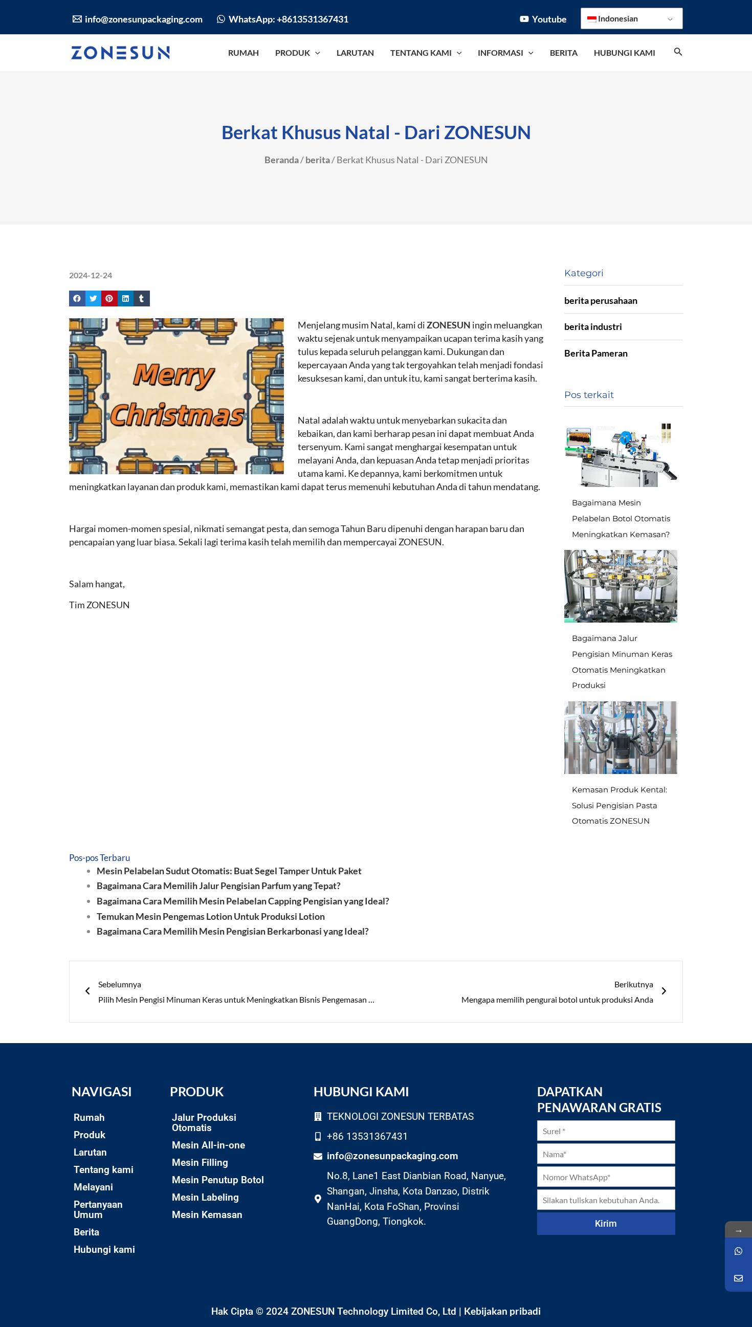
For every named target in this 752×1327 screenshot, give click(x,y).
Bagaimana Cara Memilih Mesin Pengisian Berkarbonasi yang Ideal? (233, 931)
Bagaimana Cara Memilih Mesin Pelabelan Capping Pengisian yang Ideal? (243, 900)
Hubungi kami (104, 1249)
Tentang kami (104, 1170)
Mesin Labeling (205, 1197)
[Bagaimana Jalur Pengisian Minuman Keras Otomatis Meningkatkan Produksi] (620, 586)
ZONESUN (449, 324)
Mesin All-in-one (208, 1145)
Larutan (90, 1152)
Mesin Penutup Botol (218, 1180)
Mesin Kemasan (207, 1215)
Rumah (89, 1117)
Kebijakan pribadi (502, 1311)
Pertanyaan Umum (98, 1210)
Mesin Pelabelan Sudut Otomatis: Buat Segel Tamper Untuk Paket (229, 870)
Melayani (93, 1187)
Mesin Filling (200, 1162)
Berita (86, 1232)
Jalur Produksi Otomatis (204, 1123)
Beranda (281, 159)
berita (317, 159)
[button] (77, 299)
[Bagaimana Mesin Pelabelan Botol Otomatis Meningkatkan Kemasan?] (620, 450)
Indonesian (617, 18)
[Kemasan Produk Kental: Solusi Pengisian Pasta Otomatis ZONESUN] (620, 737)
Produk (89, 1135)
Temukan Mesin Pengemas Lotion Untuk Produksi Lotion (211, 916)
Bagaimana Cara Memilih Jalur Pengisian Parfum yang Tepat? (219, 885)
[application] (315, 52)
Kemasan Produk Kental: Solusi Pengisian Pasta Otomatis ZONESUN (619, 805)
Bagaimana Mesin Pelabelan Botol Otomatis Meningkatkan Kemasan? (621, 518)
